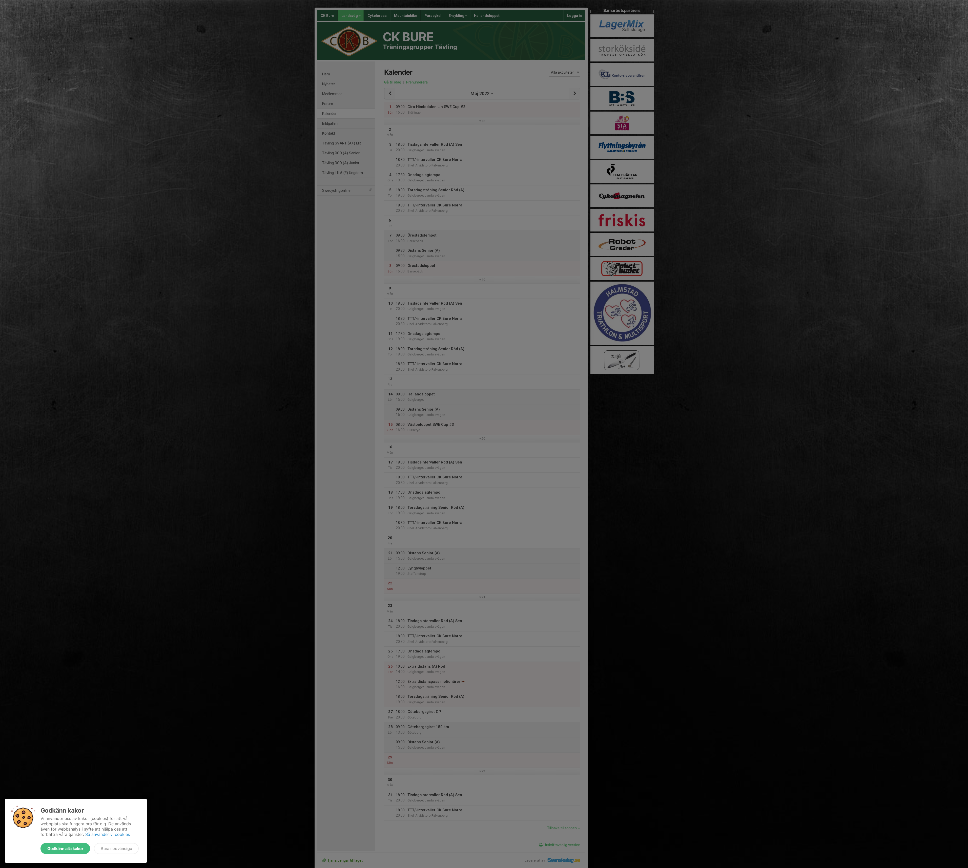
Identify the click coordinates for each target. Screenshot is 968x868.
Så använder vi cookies (107, 834)
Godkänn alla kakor (65, 848)
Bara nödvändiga (116, 848)
